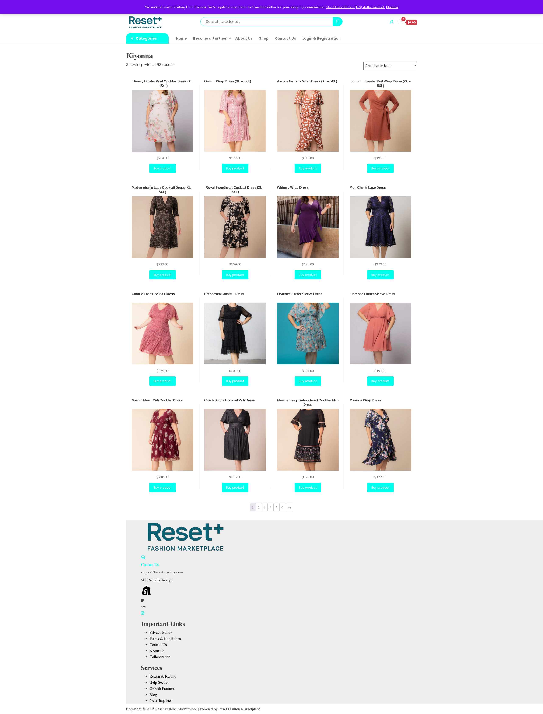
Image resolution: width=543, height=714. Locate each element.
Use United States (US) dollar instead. (355, 6)
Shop (264, 38)
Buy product (163, 168)
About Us (244, 38)
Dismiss (392, 6)
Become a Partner (210, 38)
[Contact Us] (143, 557)
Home (181, 38)
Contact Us (285, 38)
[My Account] (392, 21)
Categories (146, 38)
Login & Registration (321, 38)
